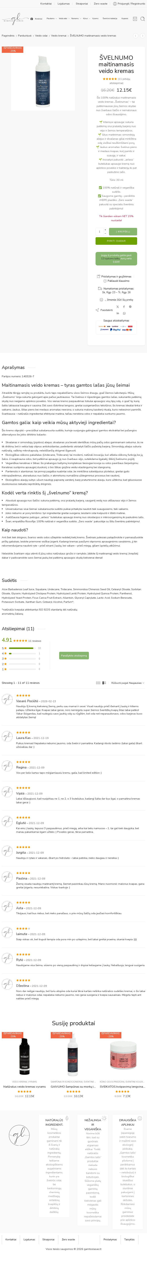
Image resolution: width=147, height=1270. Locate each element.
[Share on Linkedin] (117, 313)
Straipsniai (82, 3)
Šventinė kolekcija (110, 18)
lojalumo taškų (110, 258)
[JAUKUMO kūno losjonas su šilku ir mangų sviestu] (135, 35)
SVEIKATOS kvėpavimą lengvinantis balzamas (122, 1087)
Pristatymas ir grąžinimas (116, 276)
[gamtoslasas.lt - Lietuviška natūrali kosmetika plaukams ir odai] (16, 19)
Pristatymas (110, 1239)
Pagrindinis (8, 35)
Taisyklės (129, 1239)
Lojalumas (64, 3)
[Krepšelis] (134, 18)
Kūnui (85, 18)
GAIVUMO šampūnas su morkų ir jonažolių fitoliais (73, 1087)
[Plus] (105, 230)
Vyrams (95, 18)
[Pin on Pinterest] (130, 306)
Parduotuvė (25, 35)
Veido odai (63, 18)
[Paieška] (142, 18)
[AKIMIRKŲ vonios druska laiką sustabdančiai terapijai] (142, 35)
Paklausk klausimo (118, 281)
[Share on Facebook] (124, 306)
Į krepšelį (123, 231)
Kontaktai (46, 3)
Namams (75, 18)
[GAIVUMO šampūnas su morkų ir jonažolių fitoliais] (73, 1055)
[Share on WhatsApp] (124, 313)
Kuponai (125, 18)
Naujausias (135, 683)
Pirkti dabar (116, 241)
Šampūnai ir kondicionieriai (67, 1081)
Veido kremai (58, 35)
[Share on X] (117, 307)
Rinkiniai (38, 19)
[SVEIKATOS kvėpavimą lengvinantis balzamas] (122, 1055)
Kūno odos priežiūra (112, 1081)
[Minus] (105, 233)
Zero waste (100, 3)
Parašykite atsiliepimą (74, 655)
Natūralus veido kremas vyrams (24, 1087)
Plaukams (50, 18)
